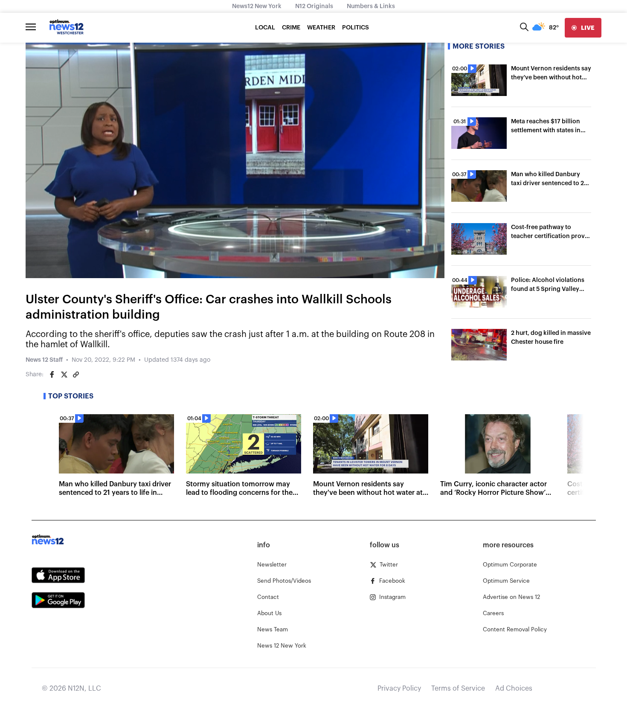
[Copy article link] (76, 374)
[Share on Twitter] (64, 374)
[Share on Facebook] (52, 374)
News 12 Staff (44, 360)
